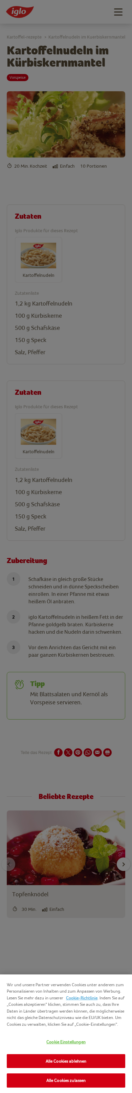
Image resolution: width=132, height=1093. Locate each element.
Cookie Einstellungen (66, 1041)
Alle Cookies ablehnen (66, 1061)
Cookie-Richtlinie (81, 997)
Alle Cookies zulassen (66, 1080)
